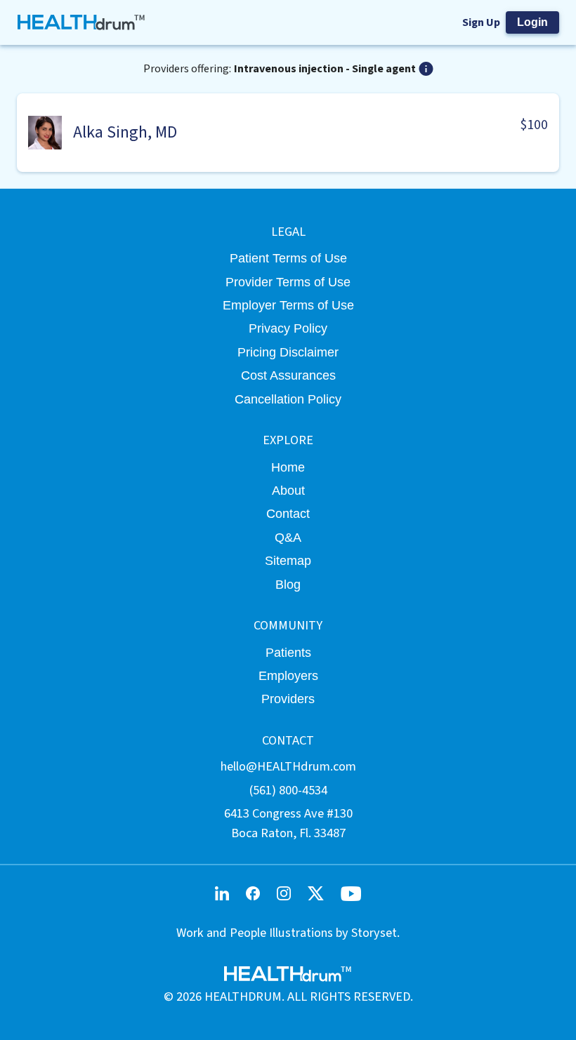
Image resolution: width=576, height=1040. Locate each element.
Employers (288, 675)
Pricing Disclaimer (288, 352)
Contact (288, 513)
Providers (288, 698)
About (288, 490)
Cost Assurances (288, 375)
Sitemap (288, 560)
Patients (288, 652)
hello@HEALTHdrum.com (288, 766)
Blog (288, 584)
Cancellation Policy (288, 399)
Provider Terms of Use (288, 281)
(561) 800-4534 (288, 790)
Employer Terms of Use (288, 305)
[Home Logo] (82, 22)
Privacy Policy (288, 328)
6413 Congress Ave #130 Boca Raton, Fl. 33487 (288, 822)
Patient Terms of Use (288, 258)
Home (288, 467)
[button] (288, 132)
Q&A (288, 537)
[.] (426, 69)
